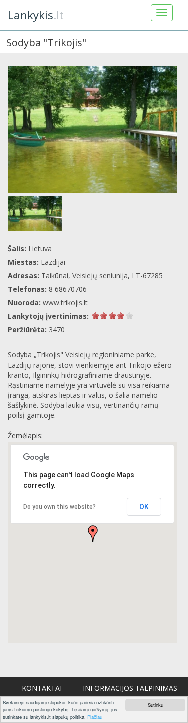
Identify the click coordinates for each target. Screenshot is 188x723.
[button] (93, 533)
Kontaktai (42, 688)
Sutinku (155, 704)
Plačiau (94, 716)
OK (144, 507)
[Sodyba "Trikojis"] (92, 129)
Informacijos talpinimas (130, 688)
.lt (36, 14)
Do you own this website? (59, 506)
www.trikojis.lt (65, 302)
